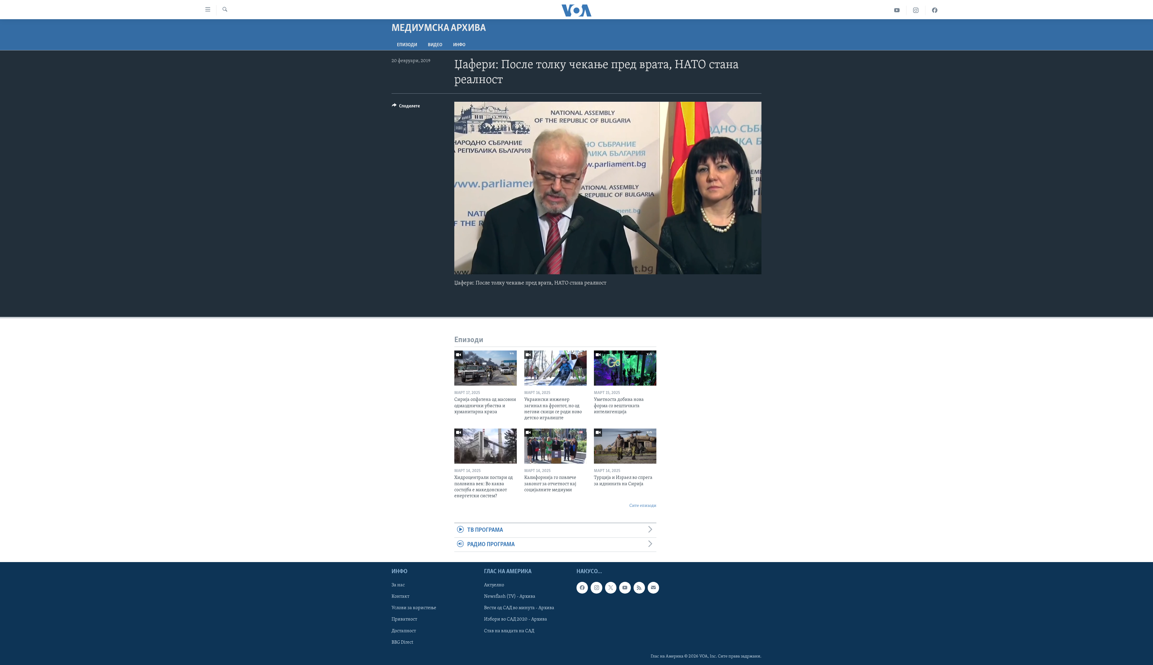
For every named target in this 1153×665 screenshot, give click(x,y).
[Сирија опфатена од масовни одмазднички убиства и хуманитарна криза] (485, 368)
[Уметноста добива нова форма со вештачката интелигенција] (625, 368)
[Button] (406, 107)
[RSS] (639, 587)
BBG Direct (402, 642)
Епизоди (407, 45)
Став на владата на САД (509, 630)
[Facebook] (934, 10)
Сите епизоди (642, 506)
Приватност (404, 619)
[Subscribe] (653, 587)
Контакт (400, 596)
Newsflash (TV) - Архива (509, 596)
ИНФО (459, 45)
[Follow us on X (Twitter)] (610, 587)
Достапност (404, 630)
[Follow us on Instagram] (596, 587)
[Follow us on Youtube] (625, 587)
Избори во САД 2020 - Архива (515, 619)
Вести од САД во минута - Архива (519, 608)
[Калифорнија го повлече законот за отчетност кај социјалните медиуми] (555, 446)
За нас (398, 585)
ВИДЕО (435, 45)
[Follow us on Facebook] (582, 587)
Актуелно (494, 585)
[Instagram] (915, 10)
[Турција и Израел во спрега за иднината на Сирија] (625, 446)
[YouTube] (897, 10)
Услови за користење (414, 608)
